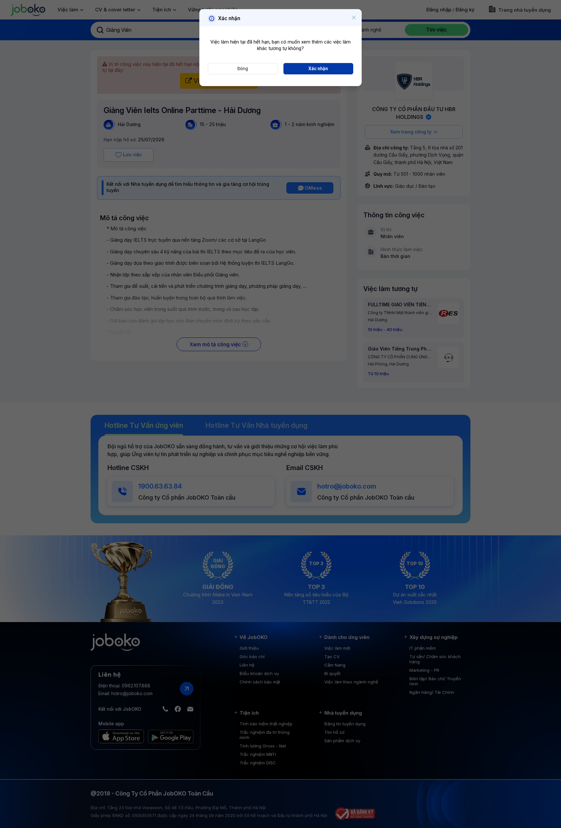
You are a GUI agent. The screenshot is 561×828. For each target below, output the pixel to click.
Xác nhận (318, 68)
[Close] (354, 18)
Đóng (242, 68)
